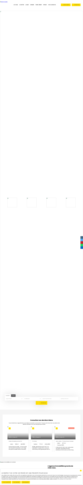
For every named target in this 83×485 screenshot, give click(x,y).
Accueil (16, 5)
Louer (27, 5)
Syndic (45, 5)
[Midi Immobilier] (5, 5)
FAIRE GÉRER (39, 5)
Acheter (21, 5)
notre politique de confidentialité (64, 479)
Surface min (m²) (64, 398)
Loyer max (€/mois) (47, 398)
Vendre (32, 5)
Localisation (27, 398)
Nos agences (52, 5)
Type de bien (9, 398)
